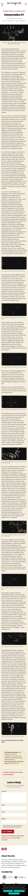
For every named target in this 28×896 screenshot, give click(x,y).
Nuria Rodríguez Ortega (16, 18)
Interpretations (20, 11)
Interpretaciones (8, 11)
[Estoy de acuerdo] (26, 890)
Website (3, 819)
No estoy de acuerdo (19, 891)
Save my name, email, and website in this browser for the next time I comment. (12, 826)
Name (3, 805)
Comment (3, 791)
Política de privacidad (14, 893)
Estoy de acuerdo (8, 891)
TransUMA (20, 4)
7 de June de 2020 (9, 20)
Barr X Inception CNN (14, 3)
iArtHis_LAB (9, 4)
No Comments (21, 20)
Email (3, 812)
